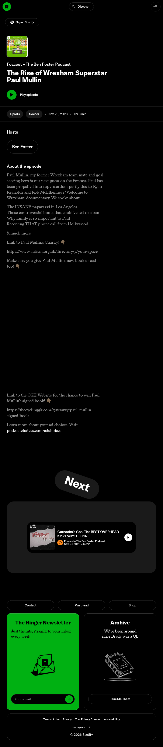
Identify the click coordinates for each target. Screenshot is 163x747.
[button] (81, 6)
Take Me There (120, 699)
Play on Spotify (24, 22)
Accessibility (112, 719)
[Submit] (69, 699)
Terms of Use (51, 719)
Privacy (67, 719)
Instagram (79, 727)
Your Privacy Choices (88, 719)
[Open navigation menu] (155, 6)
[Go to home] (7, 6)
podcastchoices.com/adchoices (34, 430)
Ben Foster (22, 146)
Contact (30, 605)
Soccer (34, 114)
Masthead (81, 605)
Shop (132, 605)
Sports (15, 114)
